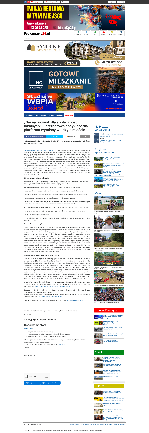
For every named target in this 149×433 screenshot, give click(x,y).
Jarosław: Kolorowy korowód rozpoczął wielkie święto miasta (112, 391)
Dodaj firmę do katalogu (88, 424)
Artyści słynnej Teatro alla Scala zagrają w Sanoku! (112, 404)
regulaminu (61, 344)
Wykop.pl (72, 136)
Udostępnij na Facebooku (35, 136)
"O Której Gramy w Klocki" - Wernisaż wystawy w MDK (111, 134)
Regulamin (100, 424)
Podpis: (26, 348)
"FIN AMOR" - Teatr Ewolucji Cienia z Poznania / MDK (111, 140)
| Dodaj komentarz (32, 383)
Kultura (99, 386)
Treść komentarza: (30, 355)
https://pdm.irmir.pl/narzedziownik (50, 296)
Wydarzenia (112, 34)
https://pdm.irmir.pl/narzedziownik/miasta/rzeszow (52, 286)
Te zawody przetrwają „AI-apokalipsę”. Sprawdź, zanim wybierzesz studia (111, 185)
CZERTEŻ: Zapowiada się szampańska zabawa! (106, 302)
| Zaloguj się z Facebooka (51, 383)
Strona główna (74, 424)
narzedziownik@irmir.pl (75, 300)
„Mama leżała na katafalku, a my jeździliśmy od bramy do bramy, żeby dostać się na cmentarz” (112, 372)
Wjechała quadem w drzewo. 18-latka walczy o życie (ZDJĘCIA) (112, 364)
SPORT (51, 115)
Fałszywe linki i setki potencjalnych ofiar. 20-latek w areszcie (113, 334)
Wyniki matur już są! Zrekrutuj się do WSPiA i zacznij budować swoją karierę (113, 165)
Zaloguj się (112, 2)
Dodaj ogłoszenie (37, 2)
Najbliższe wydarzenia (102, 128)
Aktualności (65, 2)
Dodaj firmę (49, 2)
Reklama (57, 2)
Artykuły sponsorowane (104, 151)
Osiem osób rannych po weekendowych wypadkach (111, 340)
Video (98, 193)
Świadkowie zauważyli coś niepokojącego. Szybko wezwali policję (112, 323)
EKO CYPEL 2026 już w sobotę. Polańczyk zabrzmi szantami (112, 158)
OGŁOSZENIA (41, 115)
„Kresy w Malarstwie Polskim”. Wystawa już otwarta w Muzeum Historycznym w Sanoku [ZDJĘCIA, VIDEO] (113, 418)
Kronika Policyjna (106, 310)
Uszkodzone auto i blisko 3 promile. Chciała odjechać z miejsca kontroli (113, 328)
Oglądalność (109, 424)
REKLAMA (69, 115)
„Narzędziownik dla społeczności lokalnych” (39, 150)
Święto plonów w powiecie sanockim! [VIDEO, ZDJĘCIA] (109, 285)
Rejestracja (121, 2)
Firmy (86, 34)
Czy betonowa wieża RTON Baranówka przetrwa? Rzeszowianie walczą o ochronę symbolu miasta (113, 399)
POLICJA (59, 115)
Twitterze (55, 136)
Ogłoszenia (77, 34)
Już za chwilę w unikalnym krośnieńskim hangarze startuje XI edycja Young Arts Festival (113, 179)
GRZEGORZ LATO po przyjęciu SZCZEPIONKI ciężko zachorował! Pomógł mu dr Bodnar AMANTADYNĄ (112, 359)
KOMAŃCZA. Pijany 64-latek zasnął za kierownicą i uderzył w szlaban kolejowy (113, 317)
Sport (94, 34)
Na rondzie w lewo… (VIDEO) (111, 376)
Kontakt (122, 424)
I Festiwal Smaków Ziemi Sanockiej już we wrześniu (113, 410)
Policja (103, 34)
